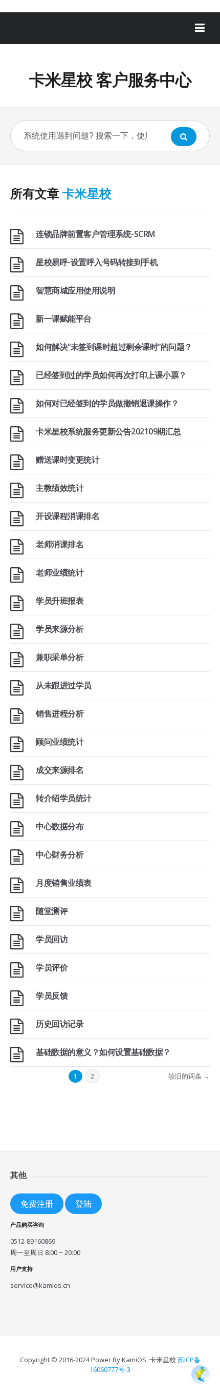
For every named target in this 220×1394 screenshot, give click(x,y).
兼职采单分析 (59, 657)
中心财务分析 (59, 854)
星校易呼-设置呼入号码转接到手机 (97, 262)
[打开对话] (200, 1374)
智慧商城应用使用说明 (75, 290)
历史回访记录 (59, 1023)
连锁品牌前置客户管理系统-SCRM (95, 234)
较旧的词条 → (189, 1076)
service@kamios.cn (40, 1285)
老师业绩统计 (59, 572)
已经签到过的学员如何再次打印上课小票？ (111, 375)
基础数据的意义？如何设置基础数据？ (103, 1052)
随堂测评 (52, 911)
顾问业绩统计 (59, 741)
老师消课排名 (59, 544)
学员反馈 (52, 995)
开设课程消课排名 (67, 516)
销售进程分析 (59, 713)
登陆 (83, 1203)
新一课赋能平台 (64, 318)
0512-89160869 (32, 1241)
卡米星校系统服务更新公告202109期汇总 (108, 431)
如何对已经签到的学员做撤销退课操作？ (107, 403)
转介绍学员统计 (64, 798)
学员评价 (52, 967)
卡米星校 (87, 193)
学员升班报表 (59, 600)
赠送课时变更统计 (67, 459)
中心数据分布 (59, 826)
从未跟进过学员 (64, 685)
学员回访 (52, 939)
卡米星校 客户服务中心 (110, 79)
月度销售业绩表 (64, 882)
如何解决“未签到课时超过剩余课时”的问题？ (114, 346)
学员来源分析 (59, 628)
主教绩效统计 (59, 487)
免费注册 (36, 1203)
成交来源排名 (59, 769)
